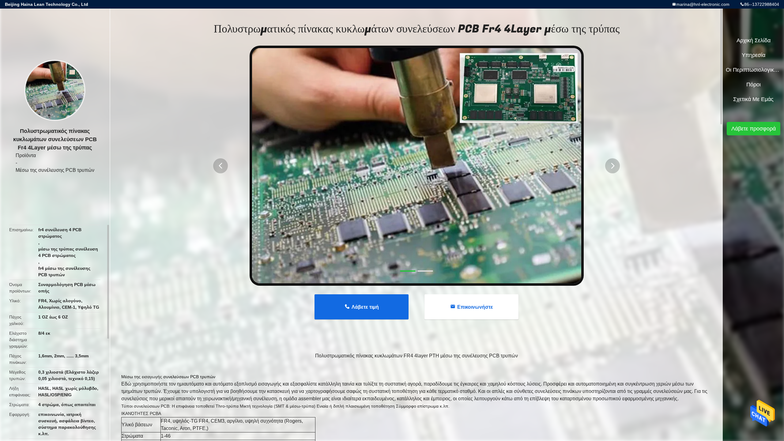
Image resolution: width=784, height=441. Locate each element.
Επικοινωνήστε (475, 307)
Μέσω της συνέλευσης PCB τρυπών (55, 170)
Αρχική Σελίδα (754, 40)
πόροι (753, 84)
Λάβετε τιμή (365, 307)
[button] (220, 165)
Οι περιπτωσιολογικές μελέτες (753, 70)
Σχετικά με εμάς (753, 99)
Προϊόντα (26, 155)
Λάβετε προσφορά (753, 129)
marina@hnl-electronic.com (702, 4)
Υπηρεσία (753, 55)
